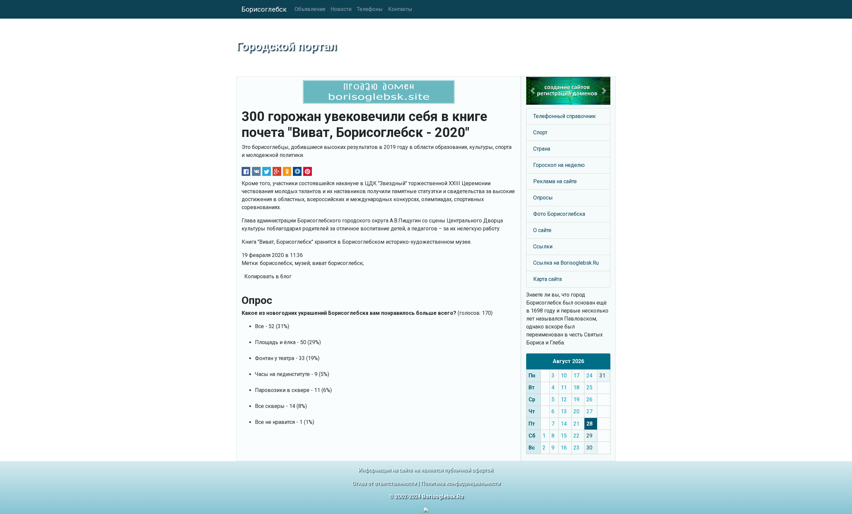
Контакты (400, 9)
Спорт (540, 132)
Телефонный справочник (564, 116)
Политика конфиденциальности (460, 483)
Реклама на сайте (555, 181)
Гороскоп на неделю (559, 165)
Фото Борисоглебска (559, 214)
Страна (541, 149)
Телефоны (370, 9)
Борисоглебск (264, 9)
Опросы (543, 197)
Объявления (310, 9)
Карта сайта (547, 279)
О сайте (542, 230)
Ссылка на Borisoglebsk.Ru (566, 263)
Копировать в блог (268, 276)
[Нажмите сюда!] (568, 91)
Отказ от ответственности (384, 483)
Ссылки (542, 246)
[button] (532, 91)
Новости (340, 9)
